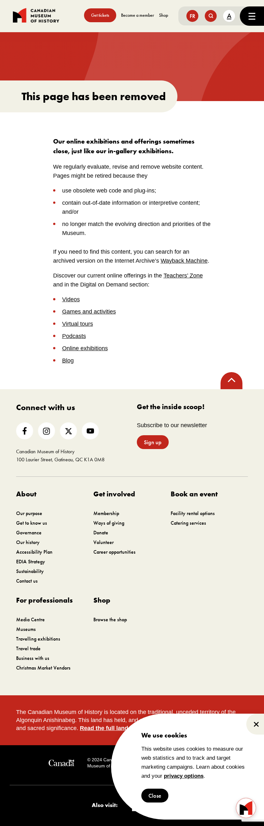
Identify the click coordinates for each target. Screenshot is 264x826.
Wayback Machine (184, 261)
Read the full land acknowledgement (130, 728)
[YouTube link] (90, 430)
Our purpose (29, 513)
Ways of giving (108, 523)
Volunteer (103, 542)
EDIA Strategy (30, 561)
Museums (26, 629)
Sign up (153, 442)
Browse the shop (110, 619)
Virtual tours (77, 324)
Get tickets (100, 15)
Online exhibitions (85, 348)
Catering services (188, 523)
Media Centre (30, 619)
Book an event (194, 494)
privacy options (183, 776)
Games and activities (89, 311)
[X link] (68, 430)
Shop (163, 15)
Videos (71, 299)
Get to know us (31, 523)
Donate (100, 532)
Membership (106, 513)
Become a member (137, 15)
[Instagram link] (46, 430)
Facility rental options (193, 513)
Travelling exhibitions (38, 638)
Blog (68, 360)
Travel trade (28, 648)
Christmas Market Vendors (43, 667)
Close (154, 795)
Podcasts (74, 336)
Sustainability (30, 571)
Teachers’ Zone (183, 275)
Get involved (114, 494)
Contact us (27, 580)
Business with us (32, 658)
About (26, 494)
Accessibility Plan (34, 552)
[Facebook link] (24, 430)
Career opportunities (114, 552)
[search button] (211, 16)
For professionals (44, 600)
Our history (28, 542)
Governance (29, 532)
